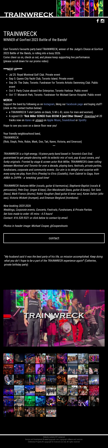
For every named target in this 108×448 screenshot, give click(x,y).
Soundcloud (68, 120)
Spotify (82, 120)
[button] (53, 317)
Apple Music (54, 120)
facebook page (74, 104)
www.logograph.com (52, 439)
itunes (28, 120)
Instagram (49, 104)
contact (54, 238)
